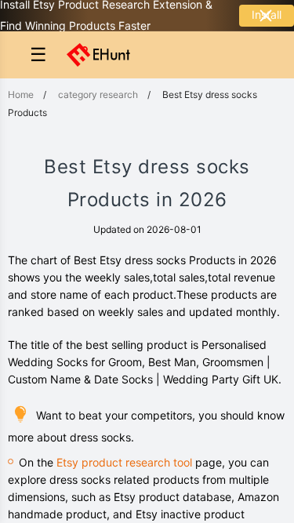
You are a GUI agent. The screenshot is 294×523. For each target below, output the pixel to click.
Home (21, 94)
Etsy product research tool (124, 462)
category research (98, 94)
